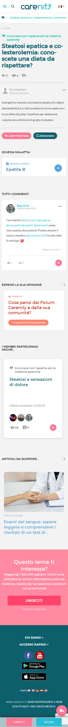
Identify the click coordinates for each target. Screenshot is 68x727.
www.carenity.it (16, 702)
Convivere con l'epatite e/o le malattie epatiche (34, 37)
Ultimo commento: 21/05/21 (27, 405)
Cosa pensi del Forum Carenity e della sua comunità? (31, 307)
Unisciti (34, 600)
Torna (7, 28)
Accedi (49, 722)
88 (16, 427)
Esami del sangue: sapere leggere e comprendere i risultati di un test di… (30, 527)
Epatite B (15, 169)
